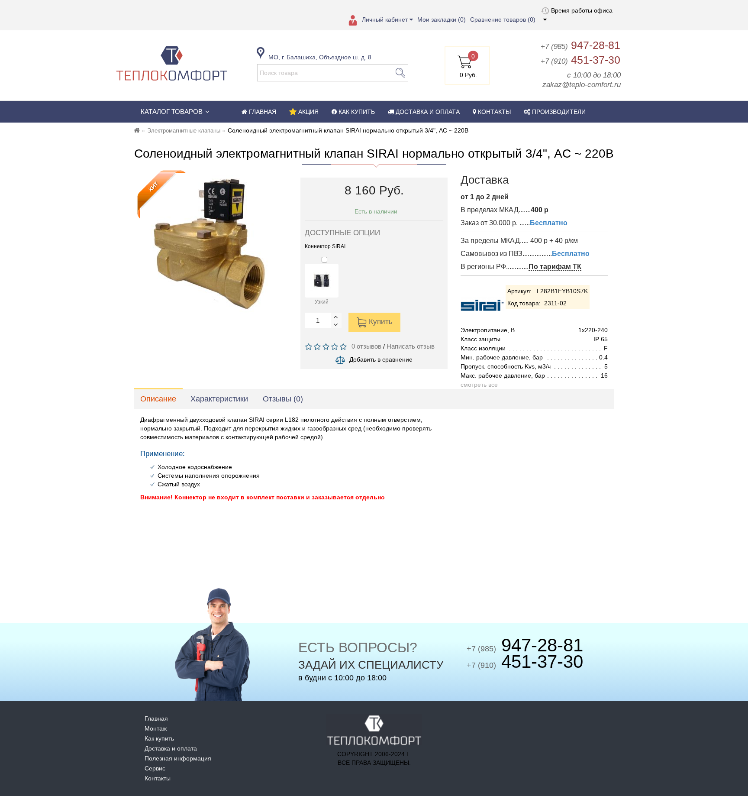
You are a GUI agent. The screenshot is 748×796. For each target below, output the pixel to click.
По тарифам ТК (555, 266)
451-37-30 (580, 60)
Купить (380, 322)
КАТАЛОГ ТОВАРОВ (172, 111)
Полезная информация (178, 758)
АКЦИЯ (308, 111)
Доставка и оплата (171, 748)
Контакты (158, 778)
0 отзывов (364, 346)
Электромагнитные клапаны (183, 130)
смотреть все (479, 384)
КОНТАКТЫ (493, 111)
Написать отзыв (411, 346)
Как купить (159, 738)
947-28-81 (580, 45)
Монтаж (156, 728)
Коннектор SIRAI (325, 246)
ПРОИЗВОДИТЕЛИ (558, 111)
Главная (156, 718)
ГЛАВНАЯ (261, 111)
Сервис (155, 768)
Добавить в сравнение (381, 359)
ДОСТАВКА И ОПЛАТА (427, 111)
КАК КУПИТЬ (356, 111)
